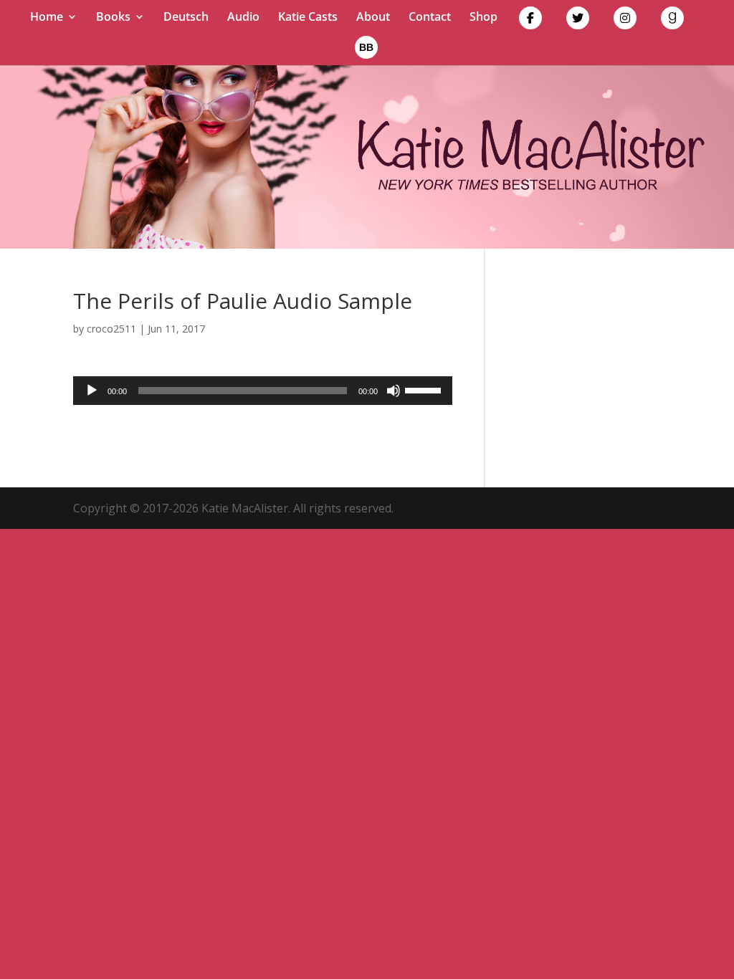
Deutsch (186, 17)
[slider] (425, 389)
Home (46, 17)
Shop (483, 17)
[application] (262, 390)
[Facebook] (530, 21)
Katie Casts (308, 17)
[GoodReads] (672, 21)
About (373, 17)
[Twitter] (577, 21)
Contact (430, 17)
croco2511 (111, 328)
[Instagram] (625, 21)
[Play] (92, 390)
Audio (243, 17)
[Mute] (393, 390)
